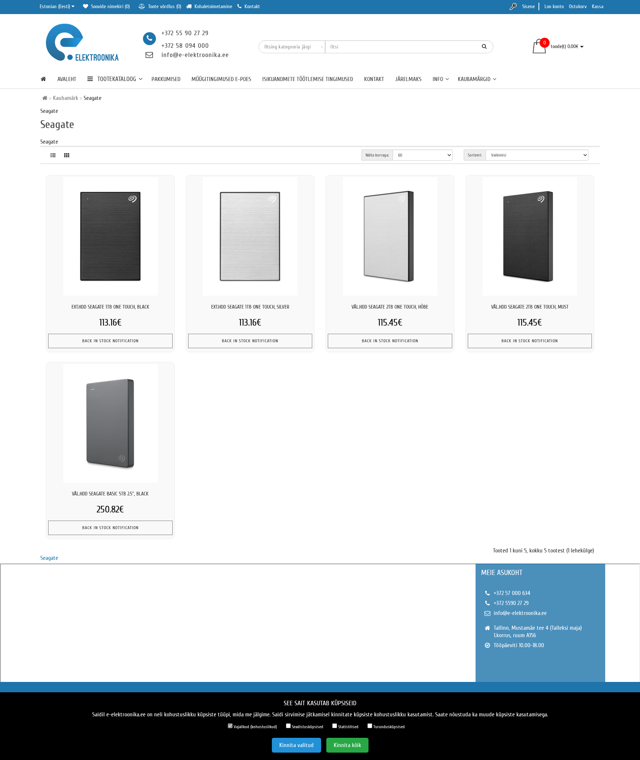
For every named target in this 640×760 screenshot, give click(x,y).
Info (438, 79)
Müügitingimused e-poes (221, 79)
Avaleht (66, 79)
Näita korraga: (377, 155)
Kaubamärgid (474, 79)
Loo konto (554, 6)
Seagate (49, 558)
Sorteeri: (475, 155)
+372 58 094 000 (185, 46)
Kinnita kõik (347, 745)
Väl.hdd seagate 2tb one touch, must (530, 307)
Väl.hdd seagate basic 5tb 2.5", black (110, 494)
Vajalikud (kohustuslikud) (255, 726)
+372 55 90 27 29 (185, 33)
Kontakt (374, 79)
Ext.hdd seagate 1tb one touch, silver (250, 307)
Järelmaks (408, 79)
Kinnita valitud (296, 745)
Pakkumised (165, 79)
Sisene (528, 6)
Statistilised (348, 726)
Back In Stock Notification (110, 340)
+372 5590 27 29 (511, 603)
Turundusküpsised (388, 726)
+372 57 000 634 (512, 593)
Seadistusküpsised (307, 726)
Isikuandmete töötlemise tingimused (307, 79)
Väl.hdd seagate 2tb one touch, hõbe (389, 307)
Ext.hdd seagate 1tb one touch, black (110, 307)
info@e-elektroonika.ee (195, 55)
